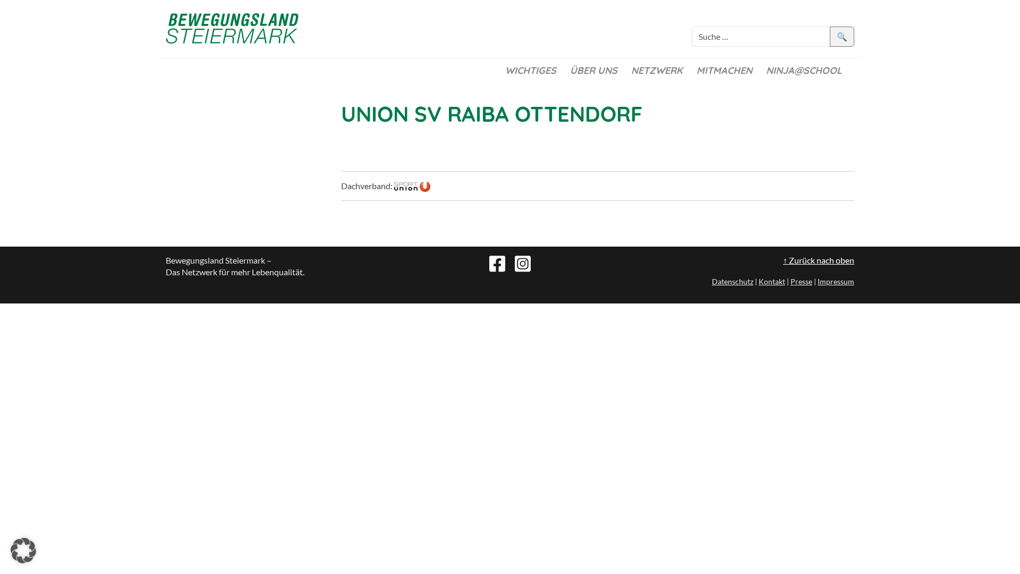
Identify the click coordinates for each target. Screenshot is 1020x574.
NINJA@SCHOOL (804, 70)
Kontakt (772, 281)
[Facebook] (497, 263)
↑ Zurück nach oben (818, 260)
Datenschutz (732, 281)
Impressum (836, 281)
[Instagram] (523, 263)
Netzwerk (657, 70)
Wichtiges (530, 70)
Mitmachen (724, 70)
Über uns (593, 70)
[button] (23, 550)
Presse (801, 281)
